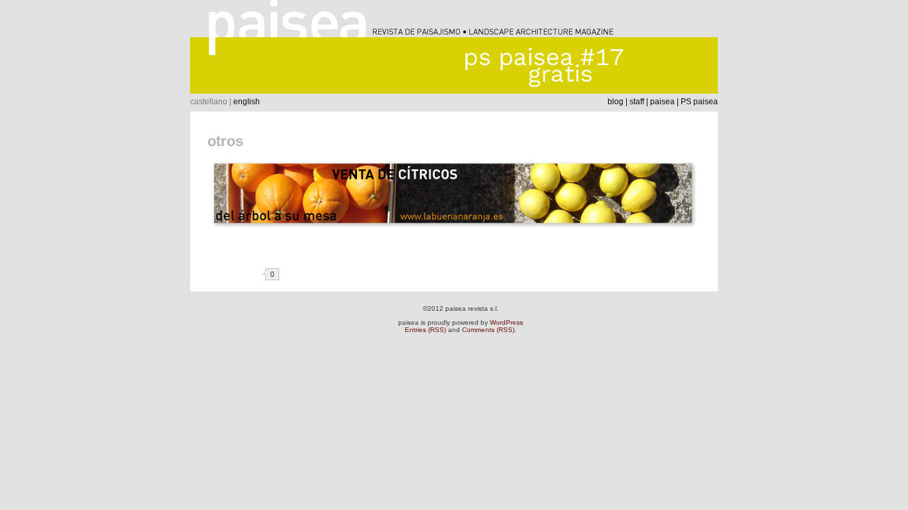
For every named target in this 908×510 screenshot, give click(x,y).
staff (636, 101)
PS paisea (699, 101)
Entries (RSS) (425, 329)
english (246, 101)
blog (616, 101)
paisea (662, 101)
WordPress (506, 322)
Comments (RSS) (488, 329)
